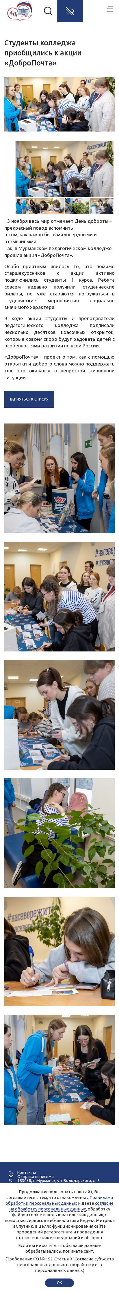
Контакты (26, 1172)
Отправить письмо (35, 1176)
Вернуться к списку (29, 399)
